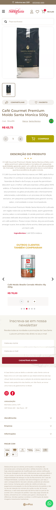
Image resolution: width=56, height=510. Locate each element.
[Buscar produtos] (5, 21)
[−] (21, 301)
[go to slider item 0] (8, 90)
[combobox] (28, 21)
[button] (28, 2)
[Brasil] (51, 121)
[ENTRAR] (32, 11)
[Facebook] (12, 393)
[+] (34, 301)
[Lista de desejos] (37, 12)
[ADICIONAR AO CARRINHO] (40, 138)
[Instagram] (6, 393)
